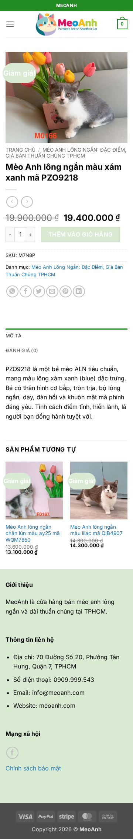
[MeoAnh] (66, 24)
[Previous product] (27, 202)
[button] (10, 24)
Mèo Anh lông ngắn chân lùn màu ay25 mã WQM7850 (33, 533)
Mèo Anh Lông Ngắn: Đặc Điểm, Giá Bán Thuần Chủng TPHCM (66, 153)
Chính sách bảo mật (33, 768)
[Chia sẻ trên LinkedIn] (79, 291)
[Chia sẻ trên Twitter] (39, 291)
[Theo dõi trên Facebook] (12, 753)
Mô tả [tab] (13, 335)
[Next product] (12, 202)
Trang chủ (20, 150)
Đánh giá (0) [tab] (22, 350)
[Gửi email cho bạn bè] (52, 291)
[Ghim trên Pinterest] (65, 291)
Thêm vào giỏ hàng (80, 234)
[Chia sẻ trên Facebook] (26, 291)
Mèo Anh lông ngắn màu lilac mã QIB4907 (96, 530)
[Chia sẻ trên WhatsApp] (12, 291)
